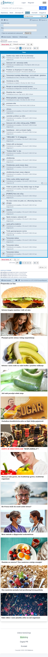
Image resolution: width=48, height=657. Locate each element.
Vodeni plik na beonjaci (14, 144)
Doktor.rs (30, 650)
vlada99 (10, 41)
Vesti (11, 13)
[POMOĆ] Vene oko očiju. (15, 194)
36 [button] (34, 48)
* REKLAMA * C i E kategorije (16, 137)
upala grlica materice (13, 224)
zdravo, (8, 109)
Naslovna (4, 13)
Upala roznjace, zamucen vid (16, 217)
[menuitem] (6, 20)
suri (17, 94)
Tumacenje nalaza (12, 238)
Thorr (17, 77)
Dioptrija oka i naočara (14, 92)
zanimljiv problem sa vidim (15, 116)
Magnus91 (19, 88)
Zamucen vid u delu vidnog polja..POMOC (21, 123)
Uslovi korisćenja (24, 633)
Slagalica (42, 13)
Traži (43, 8)
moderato (15, 41)
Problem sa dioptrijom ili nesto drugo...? (20, 70)
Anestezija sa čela (12, 81)
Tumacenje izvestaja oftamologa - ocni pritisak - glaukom (26, 75)
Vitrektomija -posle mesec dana (17, 165)
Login (24, 3)
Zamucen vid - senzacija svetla (17, 63)
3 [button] (25, 48)
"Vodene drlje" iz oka (13, 151)
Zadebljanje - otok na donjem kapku (18, 130)
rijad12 (17, 83)
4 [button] (27, 48)
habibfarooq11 (19, 64)
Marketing (24, 637)
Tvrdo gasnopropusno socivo (16, 231)
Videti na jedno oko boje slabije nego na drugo (22, 187)
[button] (17, 48)
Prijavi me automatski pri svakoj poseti (12, 33)
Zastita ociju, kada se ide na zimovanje (19, 56)
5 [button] (30, 48)
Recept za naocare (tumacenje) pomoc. (19, 86)
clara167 (18, 71)
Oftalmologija (4, 40)
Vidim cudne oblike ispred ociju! (17, 179)
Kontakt (34, 13)
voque (17, 100)
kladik (17, 57)
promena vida (11, 103)
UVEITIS (9, 210)
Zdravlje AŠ (19, 13)
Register (31, 3)
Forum (27, 13)
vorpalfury (18, 111)
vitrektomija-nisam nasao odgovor (18, 172)
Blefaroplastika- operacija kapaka (17, 98)
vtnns (17, 105)
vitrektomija (10, 158)
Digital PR (24, 642)
